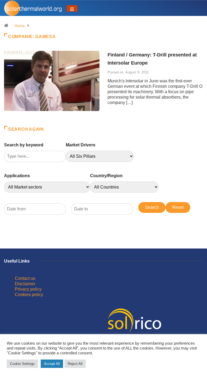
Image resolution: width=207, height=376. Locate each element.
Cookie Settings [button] (22, 364)
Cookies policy (29, 294)
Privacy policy (28, 289)
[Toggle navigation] (72, 8)
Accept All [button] (52, 364)
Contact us (25, 278)
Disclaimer (25, 283)
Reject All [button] (75, 364)
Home (20, 26)
